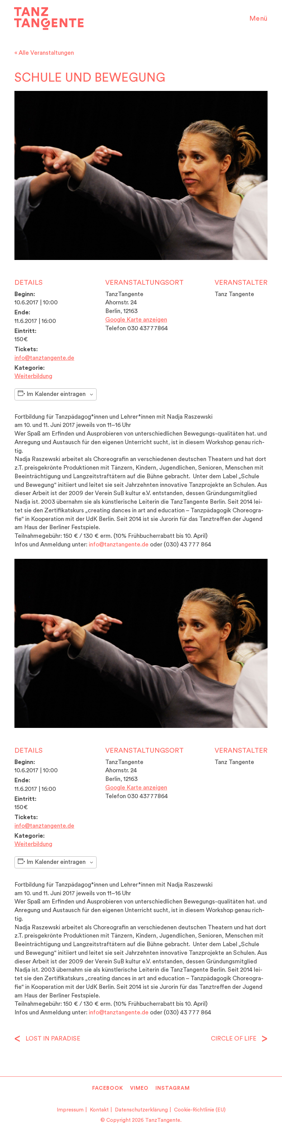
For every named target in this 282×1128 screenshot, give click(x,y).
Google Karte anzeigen (136, 320)
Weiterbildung (33, 376)
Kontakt (99, 1110)
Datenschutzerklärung (141, 1110)
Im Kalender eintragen (56, 394)
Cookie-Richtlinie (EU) (200, 1110)
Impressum (70, 1110)
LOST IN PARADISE (52, 1039)
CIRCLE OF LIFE (234, 1039)
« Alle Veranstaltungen (44, 53)
